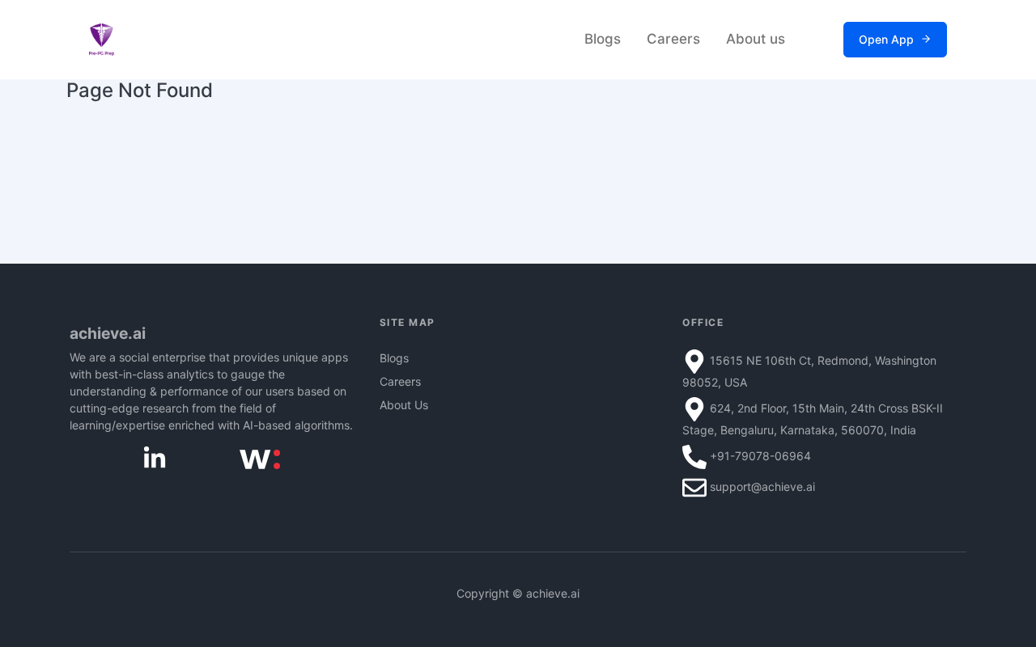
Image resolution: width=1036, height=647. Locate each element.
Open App (886, 39)
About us (755, 39)
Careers (673, 39)
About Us (404, 405)
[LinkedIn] (154, 457)
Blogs (602, 39)
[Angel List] (260, 458)
